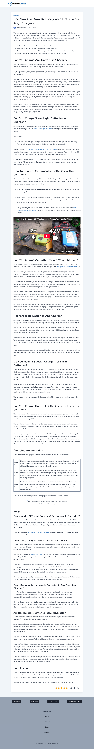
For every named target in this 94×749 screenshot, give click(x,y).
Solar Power (53, 701)
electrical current (36, 554)
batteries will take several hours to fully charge (41, 149)
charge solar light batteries (43, 129)
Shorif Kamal (22, 27)
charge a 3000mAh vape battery (68, 267)
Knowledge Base (74, 701)
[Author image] (14, 28)
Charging (16, 15)
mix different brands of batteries (38, 532)
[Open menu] (84, 3)
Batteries (17, 701)
